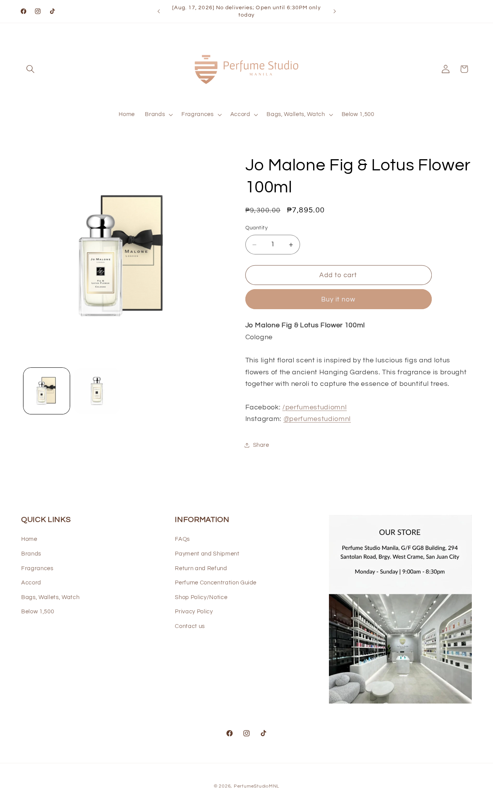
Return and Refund (201, 568)
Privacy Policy (194, 612)
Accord (31, 582)
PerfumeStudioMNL (256, 786)
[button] (30, 69)
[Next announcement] (334, 11)
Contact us (190, 626)
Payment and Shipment (207, 553)
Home (29, 539)
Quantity (256, 228)
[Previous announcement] (158, 11)
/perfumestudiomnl (314, 407)
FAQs (182, 539)
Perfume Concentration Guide (216, 582)
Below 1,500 (37, 612)
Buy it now (338, 299)
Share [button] (261, 445)
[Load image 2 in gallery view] (97, 391)
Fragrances (37, 568)
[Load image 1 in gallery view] (46, 391)
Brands (31, 553)
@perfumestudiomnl (317, 419)
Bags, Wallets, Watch (50, 597)
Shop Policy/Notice (201, 597)
